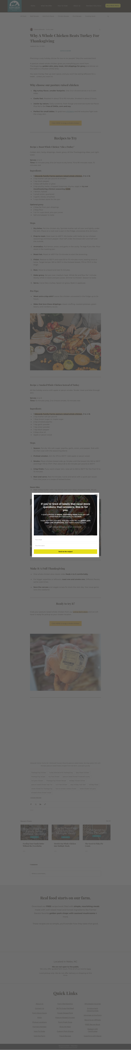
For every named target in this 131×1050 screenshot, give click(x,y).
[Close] (96, 495)
